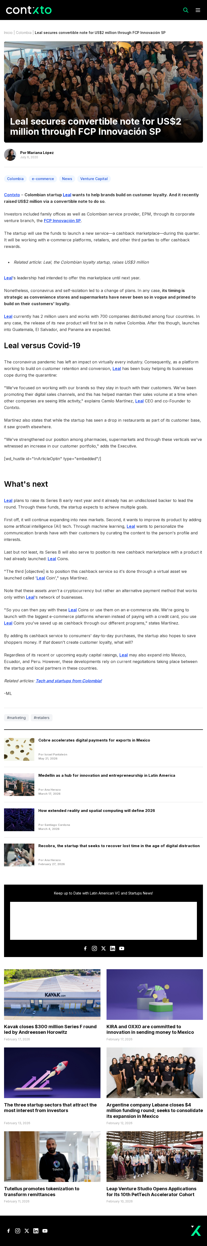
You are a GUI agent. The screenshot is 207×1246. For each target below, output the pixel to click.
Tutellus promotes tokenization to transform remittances (41, 1191)
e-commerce (43, 179)
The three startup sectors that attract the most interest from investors (50, 1107)
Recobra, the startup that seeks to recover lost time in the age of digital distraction (119, 845)
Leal (8, 277)
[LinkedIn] (112, 948)
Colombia (24, 32)
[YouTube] (121, 948)
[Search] (186, 10)
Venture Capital (94, 179)
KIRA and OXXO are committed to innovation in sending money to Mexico (150, 1029)
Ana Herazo (52, 789)
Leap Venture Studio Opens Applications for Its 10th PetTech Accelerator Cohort (151, 1191)
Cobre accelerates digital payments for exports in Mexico (94, 740)
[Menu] (198, 10)
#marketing (16, 717)
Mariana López (40, 152)
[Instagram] (94, 948)
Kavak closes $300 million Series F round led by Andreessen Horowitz (50, 1029)
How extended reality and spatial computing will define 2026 (96, 810)
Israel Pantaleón (55, 754)
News (67, 179)
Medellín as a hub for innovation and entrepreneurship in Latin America (106, 775)
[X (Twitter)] (103, 948)
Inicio (8, 32)
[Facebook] (85, 948)
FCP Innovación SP (62, 220)
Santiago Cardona (57, 825)
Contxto (12, 194)
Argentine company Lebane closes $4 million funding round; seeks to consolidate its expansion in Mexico (155, 1110)
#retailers (41, 717)
